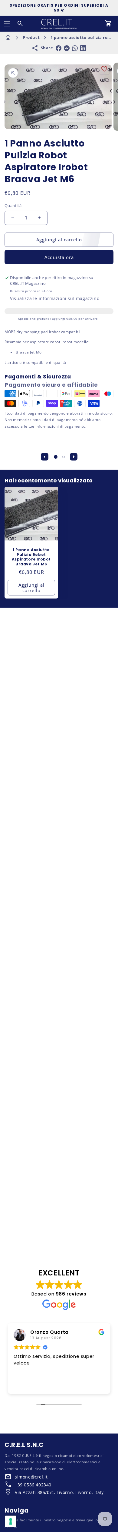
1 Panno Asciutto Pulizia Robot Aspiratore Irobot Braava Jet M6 (31, 556)
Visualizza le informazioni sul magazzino (54, 298)
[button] (7, 23)
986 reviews (71, 1294)
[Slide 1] (55, 457)
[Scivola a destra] (73, 457)
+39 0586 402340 (33, 1485)
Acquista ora (59, 257)
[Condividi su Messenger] (66, 48)
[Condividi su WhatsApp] (74, 48)
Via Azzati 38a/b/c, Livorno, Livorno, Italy (59, 1492)
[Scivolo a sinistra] (44, 457)
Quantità (13, 205)
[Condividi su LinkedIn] (83, 48)
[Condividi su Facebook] (58, 48)
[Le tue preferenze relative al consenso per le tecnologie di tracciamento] (10, 1521)
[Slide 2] (63, 457)
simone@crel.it (31, 1477)
